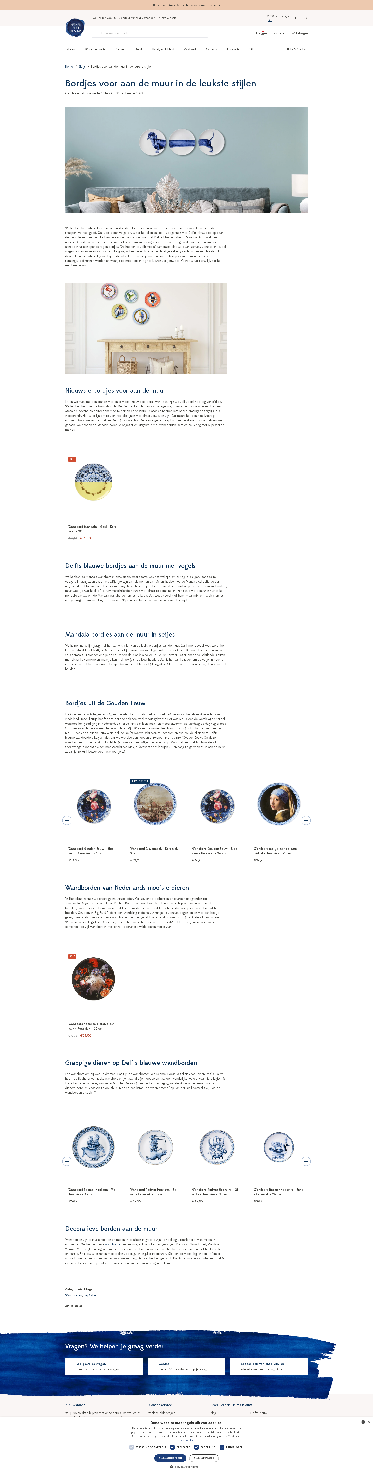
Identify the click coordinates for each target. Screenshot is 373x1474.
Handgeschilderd (163, 49)
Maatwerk (190, 49)
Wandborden (73, 1295)
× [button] (368, 1421)
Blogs (81, 67)
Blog (213, 1413)
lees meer (213, 5)
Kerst (138, 49)
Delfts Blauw (258, 1413)
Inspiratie (233, 49)
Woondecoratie (95, 49)
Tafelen (70, 49)
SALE (252, 49)
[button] (186, 1467)
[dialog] (186, 1445)
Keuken (120, 49)
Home (69, 67)
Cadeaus (212, 49)
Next (306, 820)
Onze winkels (167, 18)
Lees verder (186, 1440)
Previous (66, 820)
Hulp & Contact (297, 49)
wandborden (113, 1244)
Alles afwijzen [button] (204, 1458)
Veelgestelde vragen (161, 1413)
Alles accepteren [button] (170, 1458)
